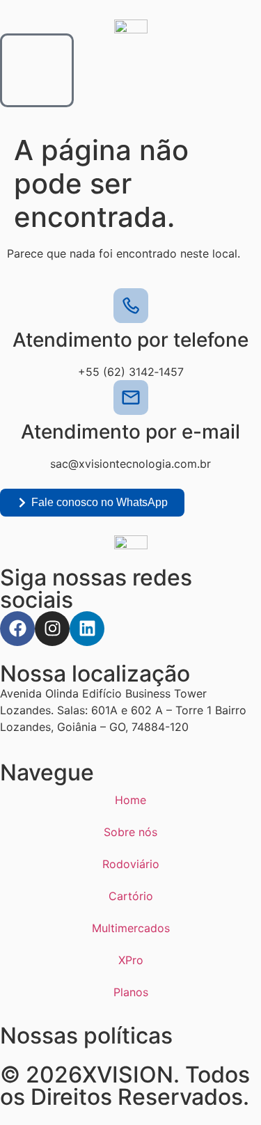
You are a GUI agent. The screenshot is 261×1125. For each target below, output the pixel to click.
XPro (130, 960)
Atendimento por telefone (130, 340)
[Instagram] (52, 628)
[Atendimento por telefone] (130, 305)
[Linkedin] (87, 628)
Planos (130, 992)
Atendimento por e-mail (130, 431)
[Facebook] (17, 628)
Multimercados (131, 928)
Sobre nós (130, 832)
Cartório (131, 896)
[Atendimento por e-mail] (130, 397)
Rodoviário (130, 864)
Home (130, 800)
